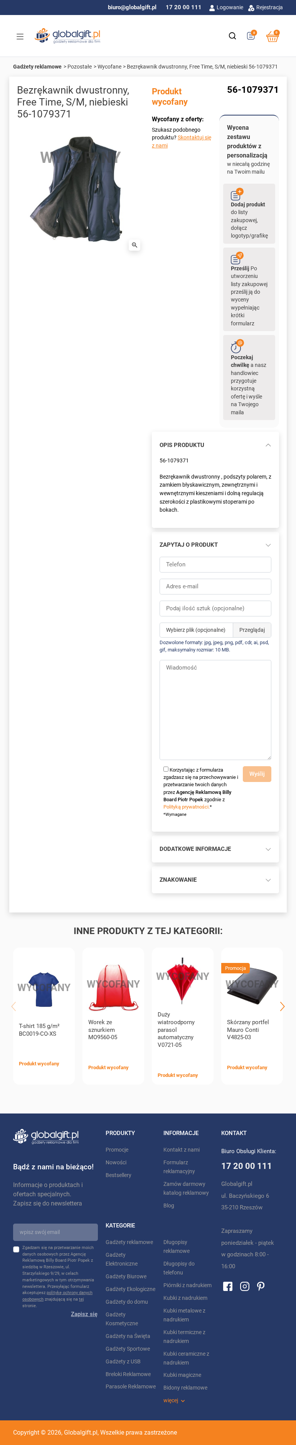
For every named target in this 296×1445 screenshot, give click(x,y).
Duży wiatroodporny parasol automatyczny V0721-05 (176, 1029)
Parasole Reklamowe (131, 1386)
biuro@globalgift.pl (132, 7)
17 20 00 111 (184, 7)
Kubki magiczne (182, 1375)
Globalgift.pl (81, 1432)
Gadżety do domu (127, 1302)
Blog (168, 1205)
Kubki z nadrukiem (185, 1298)
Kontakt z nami (181, 1150)
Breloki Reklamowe (128, 1374)
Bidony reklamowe (185, 1388)
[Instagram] (244, 1286)
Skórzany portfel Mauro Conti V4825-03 (248, 1030)
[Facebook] (227, 1286)
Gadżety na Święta (128, 1336)
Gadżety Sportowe (128, 1349)
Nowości (116, 1162)
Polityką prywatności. (186, 807)
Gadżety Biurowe (126, 1276)
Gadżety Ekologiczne (130, 1289)
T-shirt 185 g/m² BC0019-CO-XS (39, 1030)
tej (81, 1299)
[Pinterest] (260, 1286)
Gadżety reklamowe (37, 67)
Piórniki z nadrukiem (187, 1285)
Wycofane (109, 67)
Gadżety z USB (123, 1361)
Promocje (117, 1150)
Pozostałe (79, 67)
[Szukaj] (232, 36)
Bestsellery (118, 1175)
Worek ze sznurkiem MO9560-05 (102, 1030)
